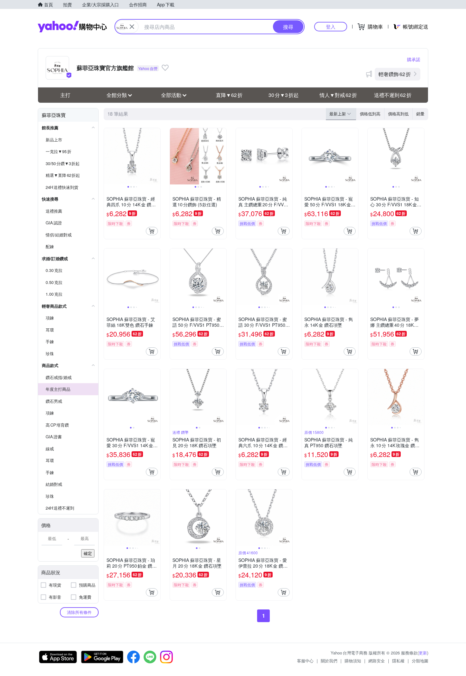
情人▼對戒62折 (338, 95)
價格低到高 (370, 114)
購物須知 (353, 661)
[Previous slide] (108, 156)
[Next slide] (156, 156)
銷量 (420, 114)
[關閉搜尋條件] (132, 26)
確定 (88, 553)
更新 (423, 653)
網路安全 (376, 661)
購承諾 (413, 59)
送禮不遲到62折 (392, 95)
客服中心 (305, 661)
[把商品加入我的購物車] (152, 231)
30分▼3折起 (284, 95)
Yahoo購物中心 (72, 26)
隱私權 (398, 661)
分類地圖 (420, 661)
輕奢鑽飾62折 (395, 74)
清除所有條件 (79, 612)
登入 (330, 26)
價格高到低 (398, 114)
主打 (65, 95)
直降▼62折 (229, 95)
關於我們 (329, 661)
